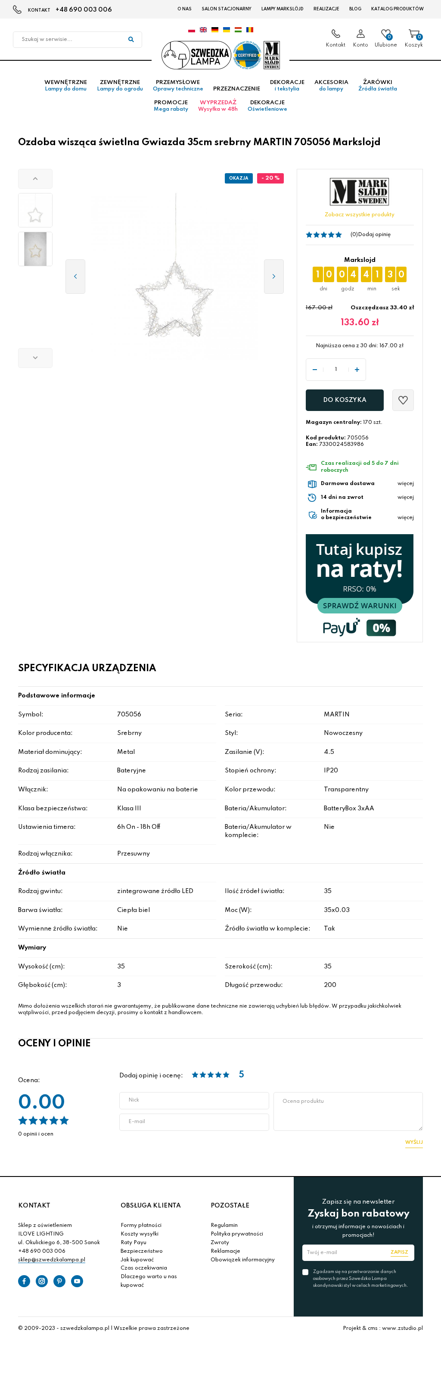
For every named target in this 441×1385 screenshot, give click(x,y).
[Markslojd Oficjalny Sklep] (220, 55)
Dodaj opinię (374, 234)
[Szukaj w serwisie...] (131, 39)
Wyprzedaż (218, 106)
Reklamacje (225, 1251)
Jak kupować (137, 1260)
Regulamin (224, 1225)
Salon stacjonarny (227, 9)
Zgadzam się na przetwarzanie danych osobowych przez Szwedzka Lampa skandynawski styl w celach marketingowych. (360, 1279)
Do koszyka (344, 400)
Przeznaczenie (236, 89)
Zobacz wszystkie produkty (359, 215)
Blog (355, 9)
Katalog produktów (397, 9)
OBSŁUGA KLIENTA (151, 1206)
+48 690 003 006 (84, 10)
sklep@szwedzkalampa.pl (51, 1260)
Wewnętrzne (65, 86)
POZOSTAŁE (230, 1206)
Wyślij (414, 1142)
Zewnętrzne (120, 86)
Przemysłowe (178, 86)
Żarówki (377, 86)
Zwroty (220, 1242)
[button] (35, 179)
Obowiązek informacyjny (243, 1260)
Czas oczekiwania (144, 1268)
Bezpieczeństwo (142, 1251)
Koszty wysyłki (139, 1234)
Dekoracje (287, 86)
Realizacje (326, 9)
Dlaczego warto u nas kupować (149, 1281)
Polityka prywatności (237, 1234)
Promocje (171, 106)
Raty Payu (133, 1242)
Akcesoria (331, 86)
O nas (184, 9)
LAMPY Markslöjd (282, 9)
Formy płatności (141, 1225)
